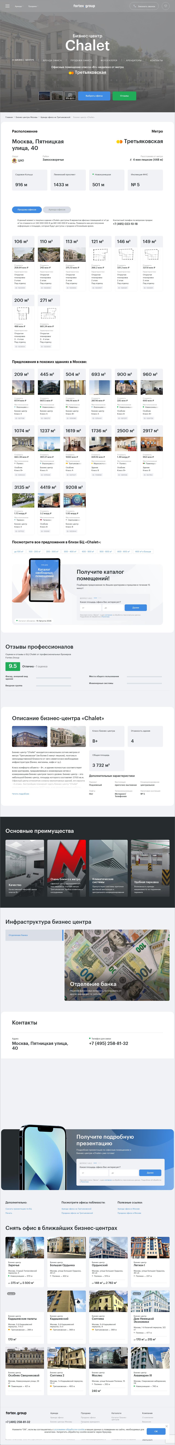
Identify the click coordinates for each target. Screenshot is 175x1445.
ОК (156, 1431)
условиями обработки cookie (69, 1429)
